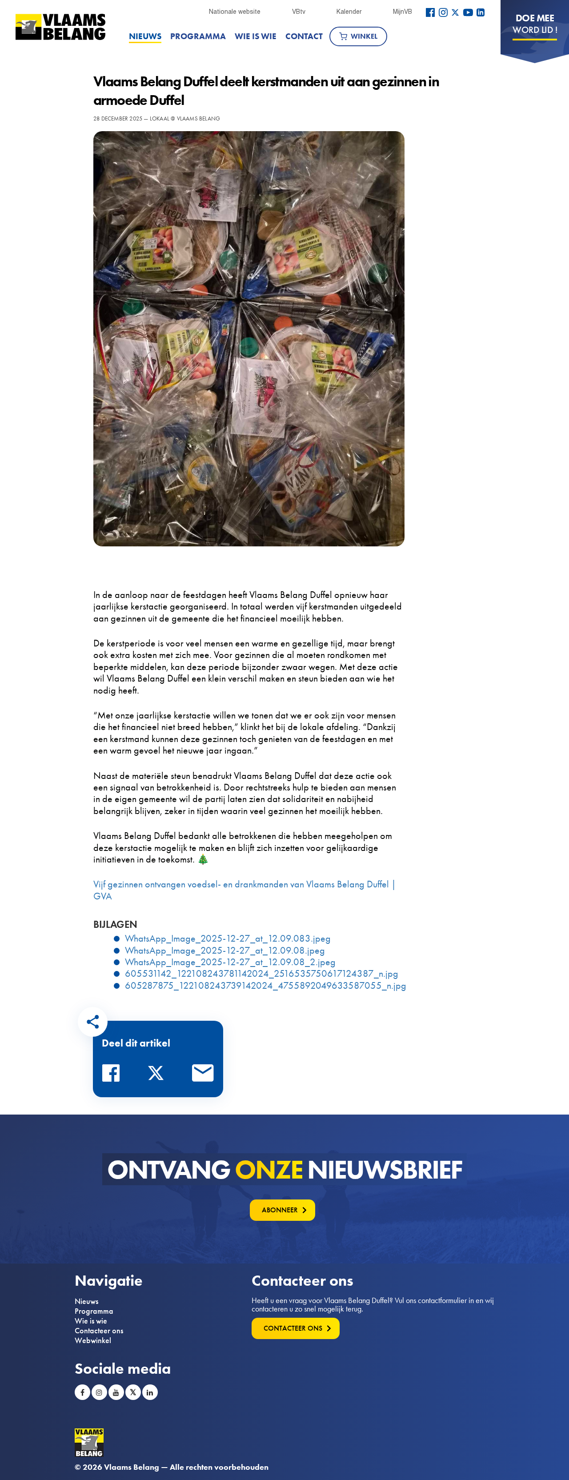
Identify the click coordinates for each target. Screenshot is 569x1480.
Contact (304, 36)
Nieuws (145, 36)
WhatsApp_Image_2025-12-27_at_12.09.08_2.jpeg (230, 962)
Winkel (364, 36)
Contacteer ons (99, 1331)
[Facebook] (430, 12)
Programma (198, 36)
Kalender (349, 11)
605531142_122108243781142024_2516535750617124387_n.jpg (261, 973)
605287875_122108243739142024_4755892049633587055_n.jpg (265, 985)
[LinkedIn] (481, 12)
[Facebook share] (113, 1075)
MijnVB (402, 11)
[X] (455, 12)
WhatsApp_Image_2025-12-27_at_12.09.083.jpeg (228, 938)
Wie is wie (255, 36)
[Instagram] (443, 12)
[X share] (158, 1075)
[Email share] (203, 1075)
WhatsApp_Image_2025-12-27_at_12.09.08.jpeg (225, 950)
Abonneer (280, 1210)
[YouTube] (468, 12)
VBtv (298, 11)
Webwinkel (93, 1340)
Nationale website (234, 11)
